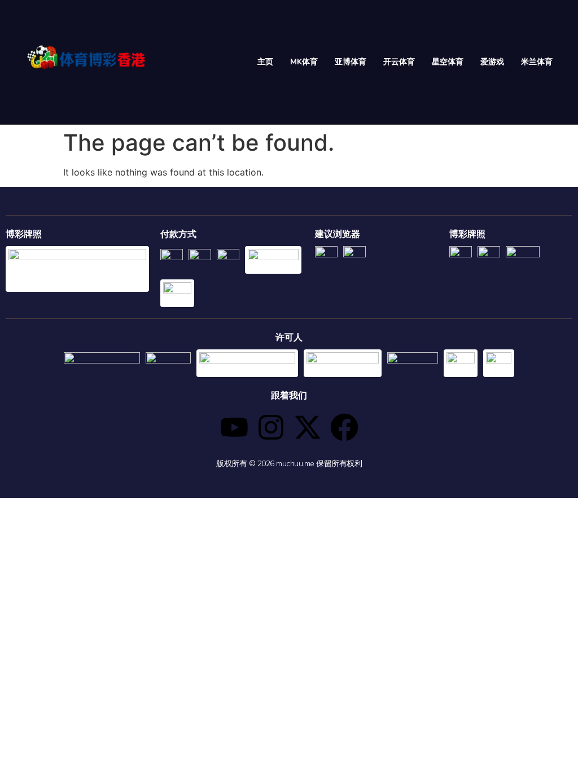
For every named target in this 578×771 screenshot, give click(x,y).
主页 (265, 61)
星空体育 (447, 61)
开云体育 (399, 61)
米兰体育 (537, 61)
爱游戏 (492, 61)
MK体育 (304, 61)
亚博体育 (350, 61)
